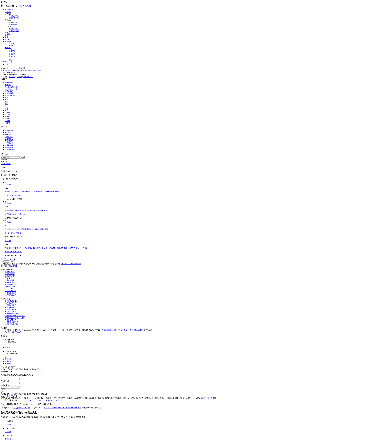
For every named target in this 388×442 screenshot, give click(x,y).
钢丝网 (7, 121)
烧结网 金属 (9, 143)
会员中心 (8, 12)
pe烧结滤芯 (9, 134)
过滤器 (7, 112)
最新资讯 (12, 56)
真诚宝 (7, 35)
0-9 (61, 400)
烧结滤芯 (39, 70)
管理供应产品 (14, 18)
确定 (12, 261)
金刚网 (7, 114)
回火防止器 (9, 93)
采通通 (7, 33)
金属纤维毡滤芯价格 (12, 313)
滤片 (6, 102)
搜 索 (22, 68)
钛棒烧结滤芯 (10, 274)
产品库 (19, 77)
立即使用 (8, 424)
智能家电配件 (10, 95)
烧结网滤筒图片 (10, 303)
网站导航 (8, 48)
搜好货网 (12, 77)
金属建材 (8, 116)
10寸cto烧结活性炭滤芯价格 (15, 316)
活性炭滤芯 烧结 (11, 286)
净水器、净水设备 (11, 87)
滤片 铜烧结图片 (11, 307)
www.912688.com (24, 408)
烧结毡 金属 (9, 147)
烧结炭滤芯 (9, 132)
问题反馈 (12, 46)
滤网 (6, 106)
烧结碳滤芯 (9, 130)
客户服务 (8, 41)
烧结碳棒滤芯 (10, 276)
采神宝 (7, 37)
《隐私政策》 (14, 394)
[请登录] (21, 6)
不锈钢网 (8, 85)
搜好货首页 (9, 9)
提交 (3, 389)
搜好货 (15, 408)
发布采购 (12, 72)
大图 (2, 155)
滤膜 (6, 108)
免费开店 (77, 264)
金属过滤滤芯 (10, 280)
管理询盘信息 (14, 24)
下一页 (8, 259)
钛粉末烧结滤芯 (10, 291)
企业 (11, 62)
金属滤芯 (8, 278)
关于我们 (8, 39)
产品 (11, 60)
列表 (6, 155)
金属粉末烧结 (10, 282)
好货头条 (12, 50)
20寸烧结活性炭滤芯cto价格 (15, 318)
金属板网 (8, 119)
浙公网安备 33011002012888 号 (70, 408)
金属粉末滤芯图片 (11, 301)
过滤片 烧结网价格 (11, 322)
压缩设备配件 (10, 91)
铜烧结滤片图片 (10, 309)
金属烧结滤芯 (6, 70)
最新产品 (12, 54)
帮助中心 (12, 43)
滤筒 (6, 104)
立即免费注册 (6, 164)
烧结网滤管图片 (10, 305)
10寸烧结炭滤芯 (10, 293)
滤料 (6, 97)
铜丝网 (7, 123)
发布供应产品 (14, 16)
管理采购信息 (14, 31)
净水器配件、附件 (11, 89)
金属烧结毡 (9, 141)
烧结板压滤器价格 (11, 324)
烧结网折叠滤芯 (10, 284)
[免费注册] (28, 6)
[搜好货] (4, 61)
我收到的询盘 (14, 22)
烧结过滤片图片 (10, 311)
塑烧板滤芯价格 (10, 320)
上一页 (3, 259)
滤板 (6, 99)
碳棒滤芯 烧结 (10, 149)
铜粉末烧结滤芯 (10, 289)
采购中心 (12, 52)
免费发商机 (5, 72)
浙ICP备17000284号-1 (51, 408)
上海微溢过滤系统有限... (14, 195)
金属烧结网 (9, 145)
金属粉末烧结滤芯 (29, 70)
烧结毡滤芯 (9, 137)
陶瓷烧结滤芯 (10, 272)
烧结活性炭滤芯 (10, 295)
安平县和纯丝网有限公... (13, 233)
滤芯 (6, 110)
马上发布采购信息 (67, 264)
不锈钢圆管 (9, 82)
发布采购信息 (14, 29)
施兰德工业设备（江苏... (14, 214)
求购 (6, 64)
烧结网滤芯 (9, 139)
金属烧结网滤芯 (16, 70)
